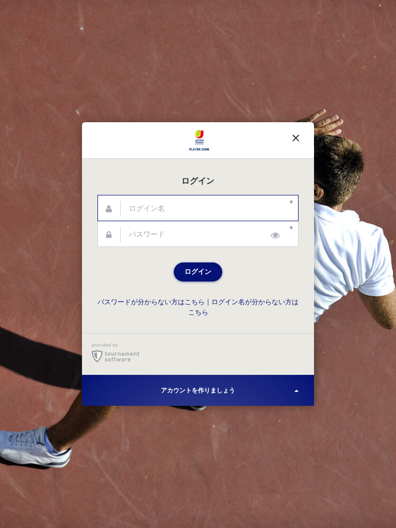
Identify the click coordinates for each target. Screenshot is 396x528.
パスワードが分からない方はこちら (151, 302)
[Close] (296, 140)
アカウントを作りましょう (198, 390)
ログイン (198, 271)
